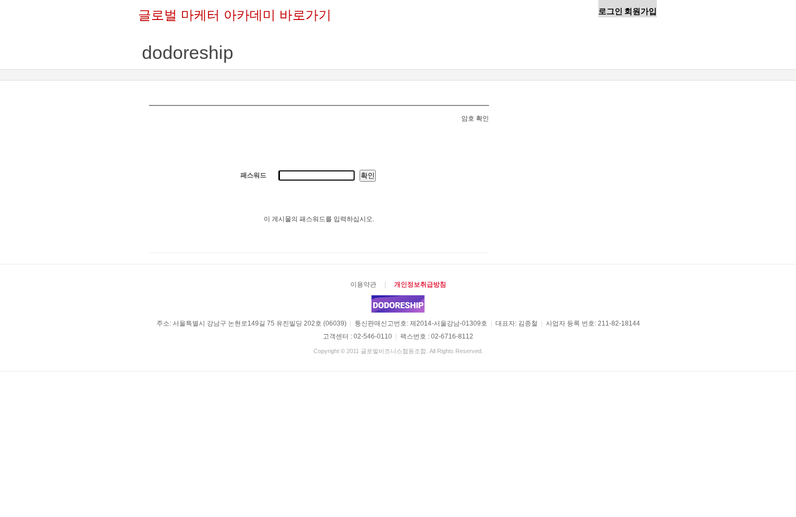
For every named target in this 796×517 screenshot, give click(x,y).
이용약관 (363, 284)
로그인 (610, 11)
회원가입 (640, 11)
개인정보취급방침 (420, 284)
